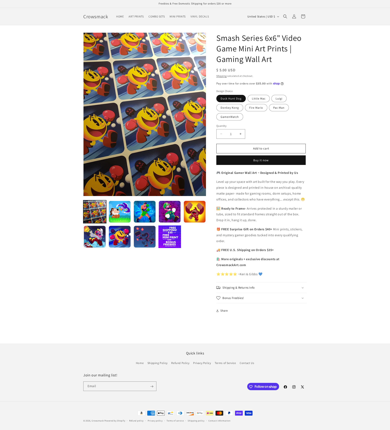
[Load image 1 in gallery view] (94, 211)
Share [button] (224, 310)
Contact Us (247, 363)
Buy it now (261, 160)
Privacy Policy (202, 363)
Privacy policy (155, 420)
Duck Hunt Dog (231, 98)
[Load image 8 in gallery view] (144, 236)
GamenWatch (230, 117)
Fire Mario (256, 107)
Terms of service (175, 420)
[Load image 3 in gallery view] (144, 211)
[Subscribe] (151, 386)
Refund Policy (180, 363)
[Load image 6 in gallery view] (94, 236)
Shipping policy (196, 420)
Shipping (221, 75)
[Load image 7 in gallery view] (119, 236)
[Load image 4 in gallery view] (169, 211)
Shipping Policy (157, 363)
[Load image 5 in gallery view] (194, 211)
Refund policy (136, 420)
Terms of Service (225, 363)
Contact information (219, 420)
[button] (285, 16)
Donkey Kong (230, 107)
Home (140, 363)
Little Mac (258, 98)
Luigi (279, 98)
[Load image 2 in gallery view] (119, 211)
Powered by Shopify (114, 420)
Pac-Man (279, 107)
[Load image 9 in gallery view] (169, 236)
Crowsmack (98, 420)
